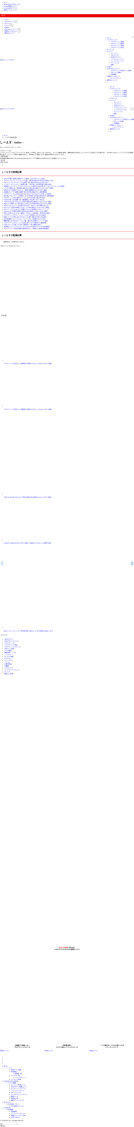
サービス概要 (11, 1083)
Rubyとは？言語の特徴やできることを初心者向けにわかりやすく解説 (26, 207)
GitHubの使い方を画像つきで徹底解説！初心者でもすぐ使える (24, 199)
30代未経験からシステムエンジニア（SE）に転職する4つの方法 (24, 219)
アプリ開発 (8, 650)
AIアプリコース (16, 1092)
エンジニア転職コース (18, 1085)
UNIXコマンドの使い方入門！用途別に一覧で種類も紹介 (22, 224)
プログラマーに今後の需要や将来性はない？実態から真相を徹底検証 (26, 228)
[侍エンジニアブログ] (7, 60)
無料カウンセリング (10, 10)
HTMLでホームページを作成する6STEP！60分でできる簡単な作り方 (26, 205)
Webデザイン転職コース (19, 1087)
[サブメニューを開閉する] (16, 21)
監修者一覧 (18, 1073)
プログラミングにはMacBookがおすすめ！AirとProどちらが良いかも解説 (27, 194)
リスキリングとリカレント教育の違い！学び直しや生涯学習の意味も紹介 (28, 184)
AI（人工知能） (9, 656)
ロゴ (5, 2)
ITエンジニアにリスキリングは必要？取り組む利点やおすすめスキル (26, 182)
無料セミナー (10, 6)
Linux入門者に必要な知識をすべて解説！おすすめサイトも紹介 (24, 178)
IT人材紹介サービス (17, 1106)
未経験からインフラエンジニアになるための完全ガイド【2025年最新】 (27, 226)
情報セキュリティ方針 (18, 1115)
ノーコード (8, 654)
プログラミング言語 (11, 645)
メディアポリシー (20, 1077)
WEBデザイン (8, 639)
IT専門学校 (8, 664)
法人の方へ (7, 1102)
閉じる (2, 1126)
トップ (9, 1068)
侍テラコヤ (10, 8)
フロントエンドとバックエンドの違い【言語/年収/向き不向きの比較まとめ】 (29, 180)
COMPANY (7, 1108)
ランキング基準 (16, 1079)
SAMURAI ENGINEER (11, 1081)
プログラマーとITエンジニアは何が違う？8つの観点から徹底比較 (25, 223)
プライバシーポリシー (18, 1113)
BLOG (6, 1066)
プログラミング (9, 643)
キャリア (7, 672)
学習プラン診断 (16, 1070)
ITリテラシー (8, 658)
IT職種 (6, 666)
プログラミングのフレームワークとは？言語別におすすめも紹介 (25, 215)
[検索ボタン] (107, 82)
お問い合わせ (15, 1117)
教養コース (14, 1096)
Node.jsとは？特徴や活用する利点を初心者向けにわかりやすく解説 (25, 211)
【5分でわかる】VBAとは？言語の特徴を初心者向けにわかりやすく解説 (27, 201)
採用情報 (14, 1111)
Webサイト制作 (9, 649)
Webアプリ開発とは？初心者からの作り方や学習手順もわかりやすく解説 (28, 203)
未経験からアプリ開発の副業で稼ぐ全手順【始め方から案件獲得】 (25, 192)
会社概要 (10, 1109)
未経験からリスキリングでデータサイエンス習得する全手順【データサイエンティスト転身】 (34, 186)
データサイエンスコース (19, 1094)
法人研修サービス (13, 1104)
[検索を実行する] (18, 1124)
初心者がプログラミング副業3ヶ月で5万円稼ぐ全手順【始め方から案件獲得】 (29, 196)
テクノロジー (8, 660)
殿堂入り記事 (8, 673)
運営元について (9, 33)
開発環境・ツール (10, 652)
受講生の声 (14, 1098)
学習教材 (14, 1071)
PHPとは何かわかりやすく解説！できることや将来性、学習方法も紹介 (27, 213)
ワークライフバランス (11, 670)
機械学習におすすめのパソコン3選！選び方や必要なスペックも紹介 (26, 221)
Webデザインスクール (11, 641)
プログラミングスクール (12, 647)
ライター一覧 (15, 1075)
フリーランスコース (17, 1090)
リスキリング (8, 668)
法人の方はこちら (12, 4)
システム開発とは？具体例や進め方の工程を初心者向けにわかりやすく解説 (28, 188)
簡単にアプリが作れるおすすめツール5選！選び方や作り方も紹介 (25, 217)
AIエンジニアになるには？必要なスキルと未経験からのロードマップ (26, 209)
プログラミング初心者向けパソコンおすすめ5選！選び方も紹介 (24, 198)
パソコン (7, 662)
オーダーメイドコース (18, 1089)
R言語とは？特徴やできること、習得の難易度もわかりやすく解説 (25, 190)
